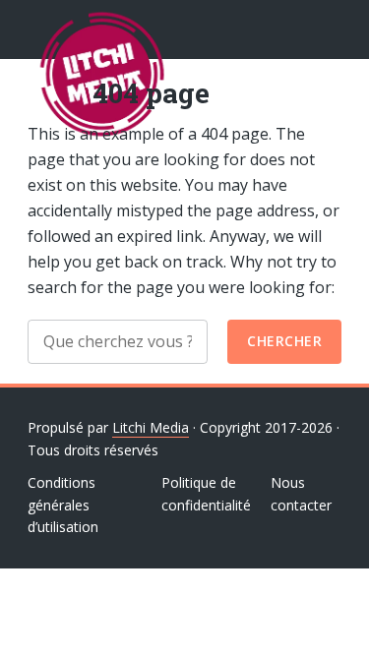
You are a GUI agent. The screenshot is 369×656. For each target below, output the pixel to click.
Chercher (284, 340)
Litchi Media (150, 427)
